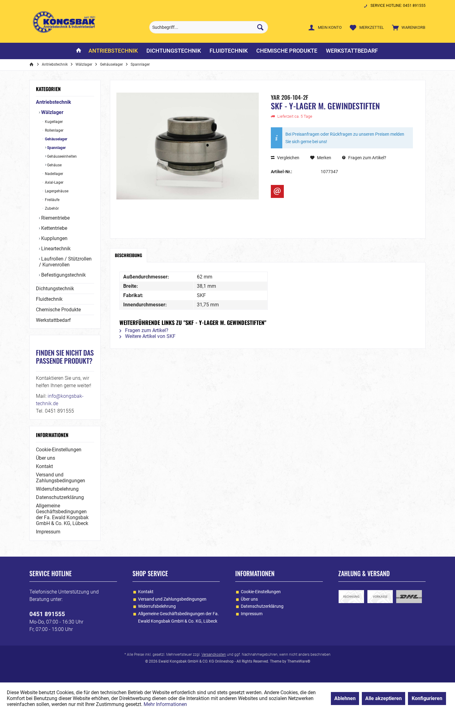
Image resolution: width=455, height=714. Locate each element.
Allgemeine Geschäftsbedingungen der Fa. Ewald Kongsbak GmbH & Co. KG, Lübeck (62, 514)
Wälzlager (51, 112)
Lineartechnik (55, 249)
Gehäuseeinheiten (61, 156)
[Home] (78, 51)
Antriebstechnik (53, 102)
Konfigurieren (427, 698)
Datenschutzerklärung (60, 497)
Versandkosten (214, 654)
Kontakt (44, 466)
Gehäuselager (55, 139)
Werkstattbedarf (53, 320)
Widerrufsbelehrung (57, 489)
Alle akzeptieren (383, 698)
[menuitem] (407, 27)
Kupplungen (53, 238)
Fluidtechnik (49, 299)
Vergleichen (287, 157)
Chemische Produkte (58, 310)
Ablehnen (345, 698)
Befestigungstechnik (63, 275)
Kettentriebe (53, 228)
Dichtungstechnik (55, 288)
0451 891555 (47, 614)
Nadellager (53, 174)
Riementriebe (55, 218)
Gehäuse (54, 165)
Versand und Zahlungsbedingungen (60, 478)
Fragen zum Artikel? (366, 157)
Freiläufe (51, 200)
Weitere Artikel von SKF (150, 336)
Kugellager (53, 122)
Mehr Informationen (165, 704)
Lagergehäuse (56, 191)
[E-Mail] (277, 191)
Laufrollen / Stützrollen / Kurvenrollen (65, 262)
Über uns (45, 458)
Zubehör (51, 208)
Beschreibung (128, 255)
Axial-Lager (53, 182)
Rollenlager (53, 130)
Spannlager (56, 148)
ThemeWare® (298, 661)
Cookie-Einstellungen (58, 450)
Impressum (48, 532)
